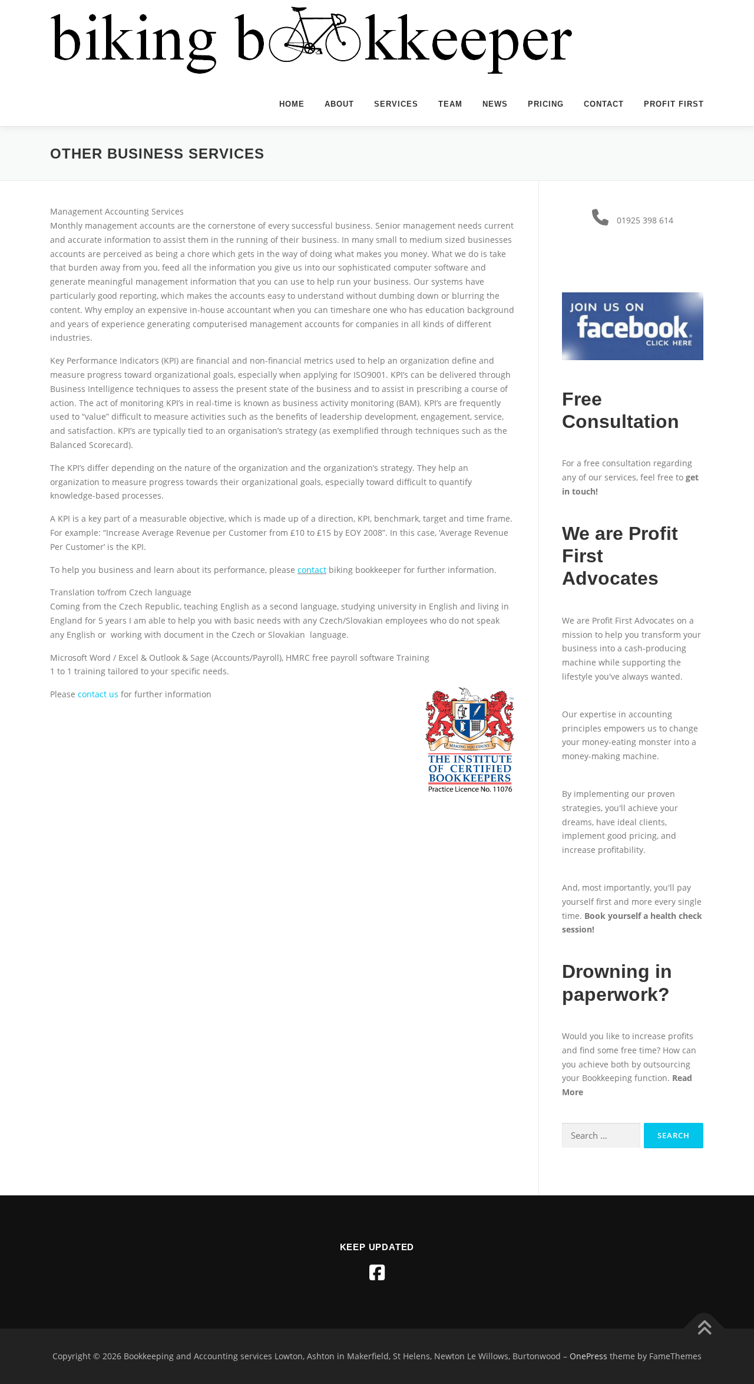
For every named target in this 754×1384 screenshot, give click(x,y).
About (339, 104)
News (495, 104)
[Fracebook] (377, 1272)
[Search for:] (601, 1135)
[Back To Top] (704, 1329)
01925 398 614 (645, 220)
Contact (604, 104)
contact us (98, 694)
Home (292, 104)
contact (311, 569)
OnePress (588, 1356)
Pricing (546, 104)
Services (396, 104)
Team (450, 104)
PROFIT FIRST (674, 104)
